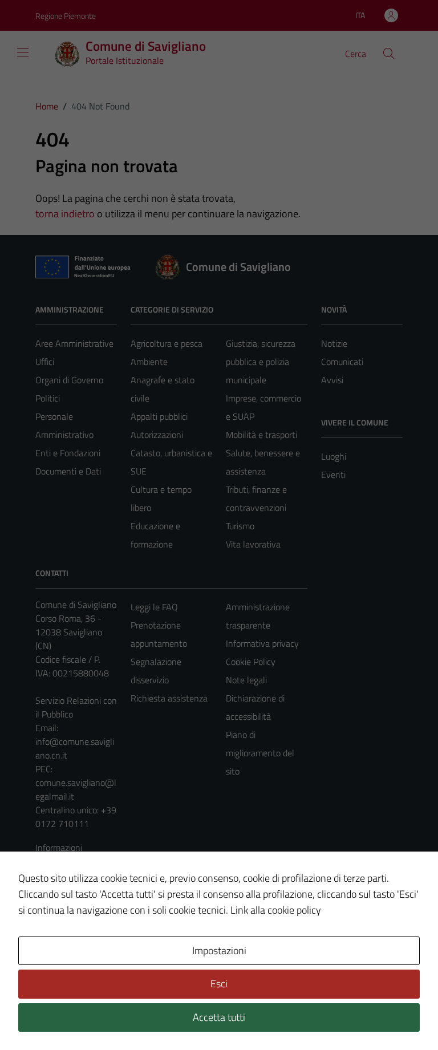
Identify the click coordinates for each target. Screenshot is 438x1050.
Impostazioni (219, 950)
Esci (219, 983)
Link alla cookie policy (275, 910)
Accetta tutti (219, 1017)
